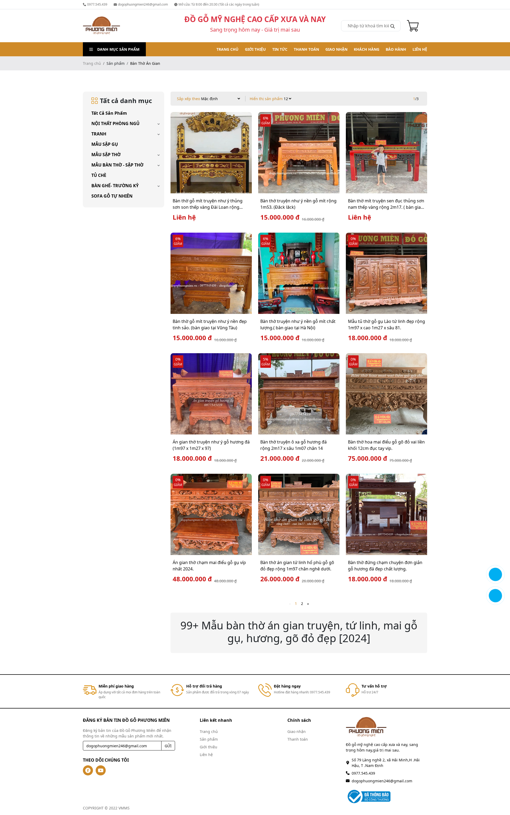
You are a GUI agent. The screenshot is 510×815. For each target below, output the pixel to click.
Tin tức (279, 49)
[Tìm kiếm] (392, 25)
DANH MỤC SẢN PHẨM (118, 49)
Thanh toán (306, 49)
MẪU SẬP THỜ (106, 154)
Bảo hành (396, 49)
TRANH (98, 134)
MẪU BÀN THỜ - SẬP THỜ (117, 165)
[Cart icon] (414, 26)
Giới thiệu (255, 49)
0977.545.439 (97, 4)
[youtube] (101, 770)
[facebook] (88, 770)
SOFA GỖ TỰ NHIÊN (112, 196)
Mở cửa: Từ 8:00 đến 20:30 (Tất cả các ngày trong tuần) (218, 4)
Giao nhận (336, 49)
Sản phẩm (209, 739)
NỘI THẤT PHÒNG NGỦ (115, 123)
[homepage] (101, 25)
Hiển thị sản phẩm (266, 98)
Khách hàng (366, 49)
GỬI (168, 745)
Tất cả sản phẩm (109, 113)
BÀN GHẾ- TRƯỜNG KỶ (115, 186)
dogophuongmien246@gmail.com (143, 4)
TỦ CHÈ (98, 175)
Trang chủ (227, 49)
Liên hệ (420, 49)
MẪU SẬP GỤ (104, 144)
